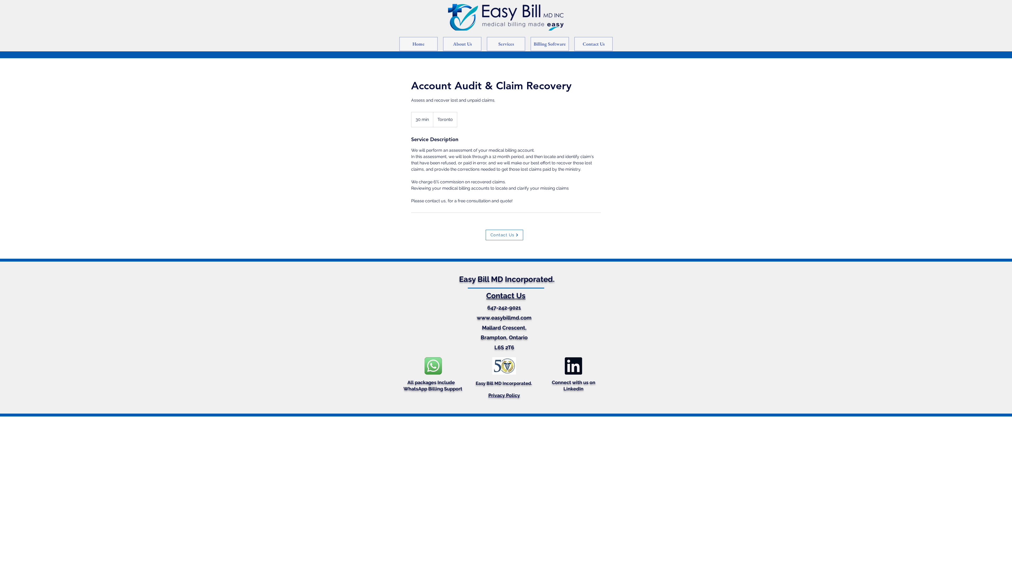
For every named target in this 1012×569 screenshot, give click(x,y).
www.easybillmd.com (504, 318)
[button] (550, 44)
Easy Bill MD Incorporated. (507, 279)
